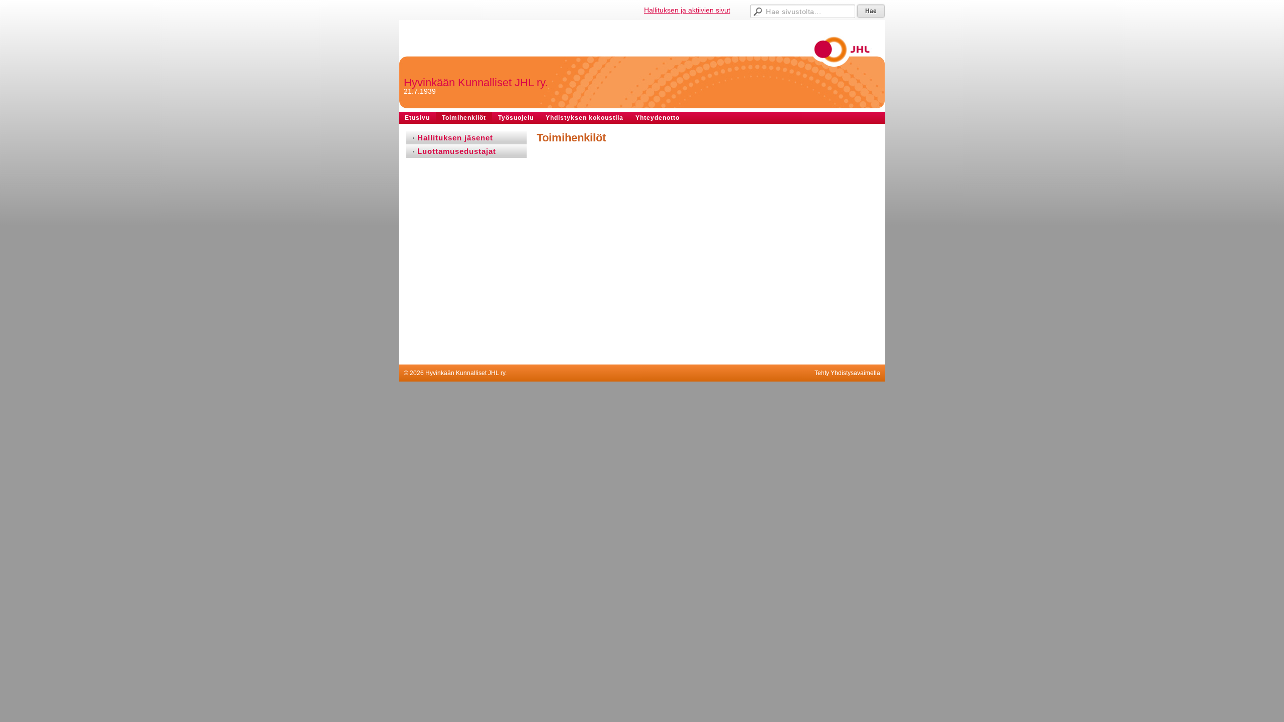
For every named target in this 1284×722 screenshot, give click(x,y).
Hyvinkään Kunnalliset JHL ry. (476, 82)
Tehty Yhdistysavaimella (847, 373)
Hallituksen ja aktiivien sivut (687, 10)
